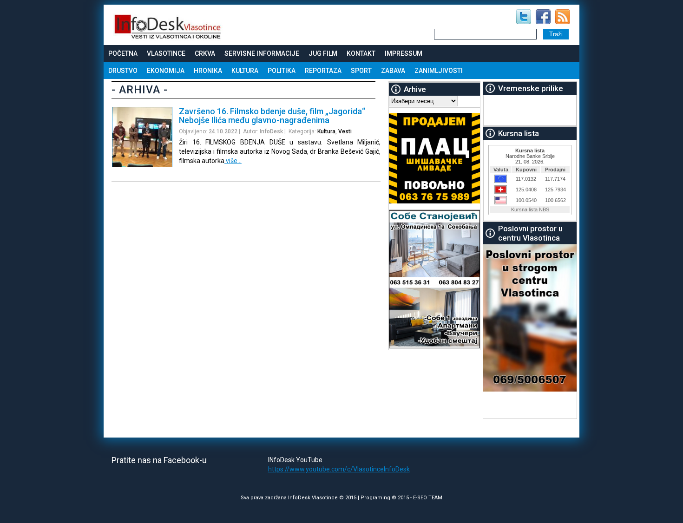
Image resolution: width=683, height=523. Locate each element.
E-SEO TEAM (427, 498)
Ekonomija (165, 70)
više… (233, 160)
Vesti (345, 131)
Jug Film (323, 53)
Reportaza (323, 70)
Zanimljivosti (438, 70)
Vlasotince (166, 53)
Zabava (393, 70)
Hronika (208, 70)
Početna (123, 53)
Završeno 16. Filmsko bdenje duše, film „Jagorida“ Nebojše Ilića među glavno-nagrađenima (272, 115)
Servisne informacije (261, 53)
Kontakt (361, 53)
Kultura (244, 70)
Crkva (205, 53)
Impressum (403, 53)
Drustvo (123, 70)
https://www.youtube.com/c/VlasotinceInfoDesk (339, 469)
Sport (361, 70)
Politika (282, 70)
